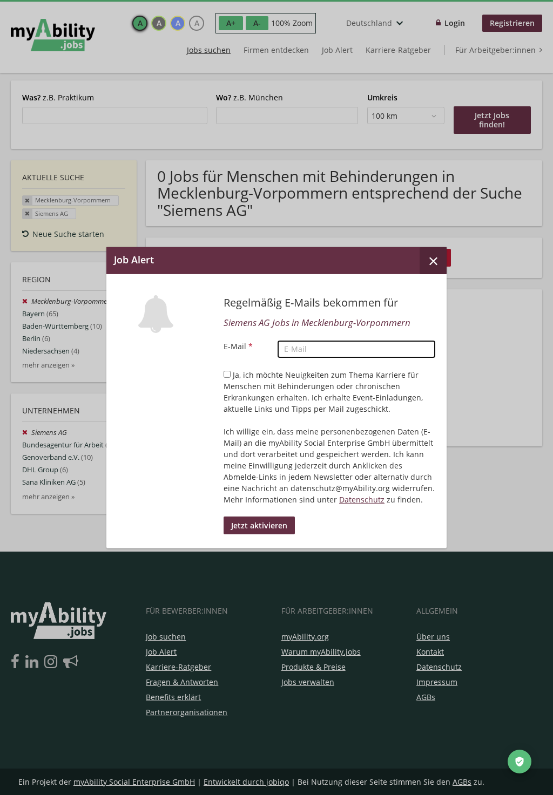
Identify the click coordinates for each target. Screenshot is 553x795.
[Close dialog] (433, 260)
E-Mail (238, 346)
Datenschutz (362, 499)
